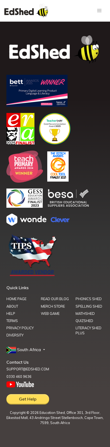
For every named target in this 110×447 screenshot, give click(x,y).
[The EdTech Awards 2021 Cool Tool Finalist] (58, 180)
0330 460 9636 (19, 376)
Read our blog (55, 299)
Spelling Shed (89, 306)
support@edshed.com (27, 369)
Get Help (28, 399)
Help (10, 313)
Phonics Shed (89, 299)
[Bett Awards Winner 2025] (37, 105)
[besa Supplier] (68, 206)
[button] (26, 349)
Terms (12, 321)
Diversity (14, 335)
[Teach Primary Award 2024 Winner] (24, 181)
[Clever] (60, 220)
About (12, 306)
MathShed (85, 313)
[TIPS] (32, 275)
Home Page (16, 299)
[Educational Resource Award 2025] (20, 143)
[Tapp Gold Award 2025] (55, 143)
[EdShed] (55, 49)
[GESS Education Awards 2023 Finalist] (24, 206)
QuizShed (84, 321)
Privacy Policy (20, 328)
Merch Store (53, 306)
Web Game (50, 313)
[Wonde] (26, 224)
